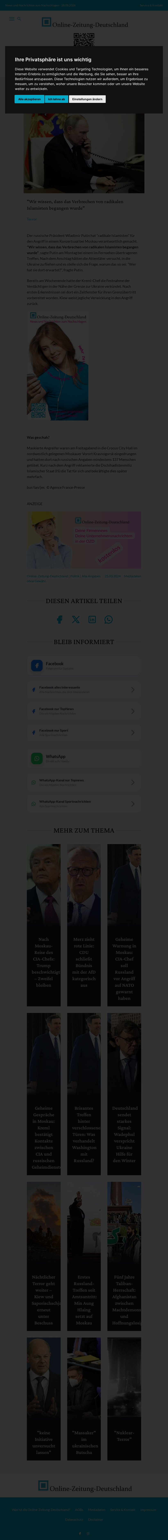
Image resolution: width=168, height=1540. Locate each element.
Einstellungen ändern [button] (87, 99)
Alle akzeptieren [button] (29, 99)
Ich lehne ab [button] (56, 99)
